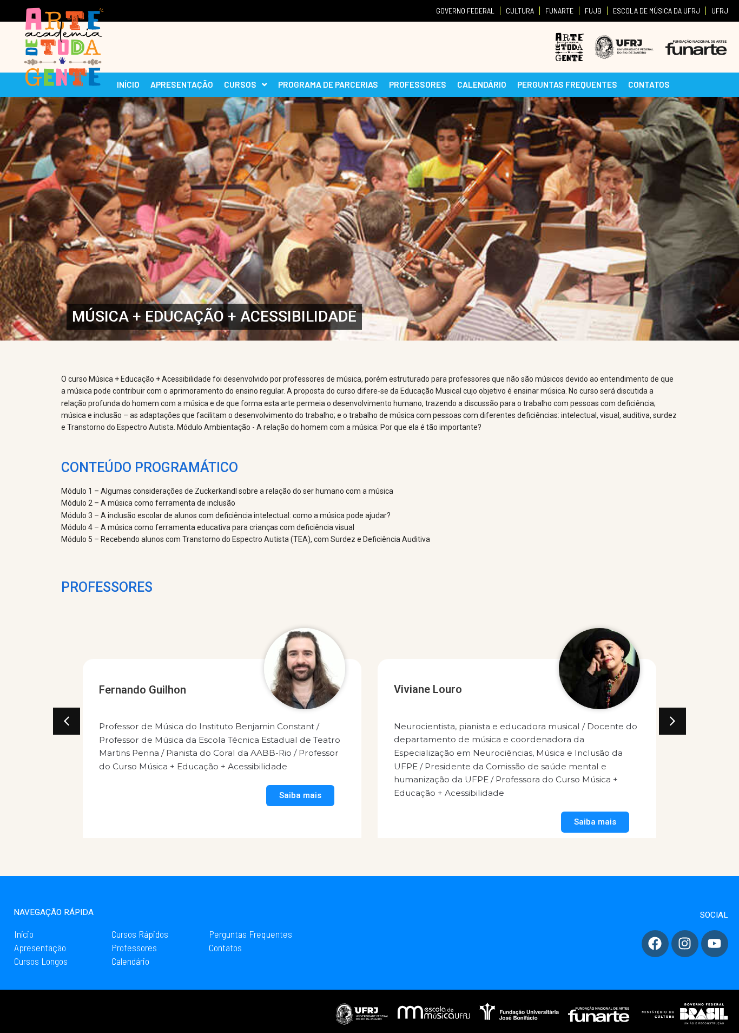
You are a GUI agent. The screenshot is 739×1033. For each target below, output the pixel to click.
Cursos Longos (41, 961)
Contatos (225, 947)
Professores (134, 947)
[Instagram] (684, 943)
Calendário (130, 961)
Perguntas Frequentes (250, 934)
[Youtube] (714, 943)
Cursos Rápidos (139, 934)
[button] (66, 721)
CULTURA (520, 10)
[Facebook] (655, 943)
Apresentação (40, 947)
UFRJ (719, 10)
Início (24, 934)
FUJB (593, 10)
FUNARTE (559, 10)
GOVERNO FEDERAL (465, 10)
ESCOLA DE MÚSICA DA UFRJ (656, 10)
